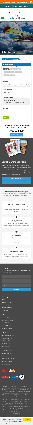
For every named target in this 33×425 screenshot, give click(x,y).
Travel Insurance (6, 364)
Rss (13, 371)
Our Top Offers (5, 317)
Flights (18, 72)
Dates (6, 69)
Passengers (8, 72)
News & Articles (6, 323)
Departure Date (7, 89)
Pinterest (6, 371)
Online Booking (14, 59)
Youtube (3, 371)
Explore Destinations (7, 320)
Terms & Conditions (7, 307)
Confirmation (9, 74)
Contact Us (5, 310)
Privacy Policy (5, 305)
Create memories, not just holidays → (16, 2)
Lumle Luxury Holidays (8, 338)
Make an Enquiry (16, 135)
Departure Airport (8, 97)
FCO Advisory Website (7, 353)
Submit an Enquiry (16, 178)
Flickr (10, 371)
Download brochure (16, 182)
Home (4, 59)
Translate (21, 13)
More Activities (6, 346)
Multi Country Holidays (8, 335)
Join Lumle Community (8, 328)
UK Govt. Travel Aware (7, 356)
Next (5, 117)
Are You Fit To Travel (7, 361)
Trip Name (5, 81)
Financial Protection (7, 302)
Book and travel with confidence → (16, 6)
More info (26, 423)
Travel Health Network (8, 358)
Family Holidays (6, 343)
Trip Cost (5, 108)
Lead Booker (15, 69)
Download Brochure (7, 325)
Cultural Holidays (6, 341)
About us (4, 299)
